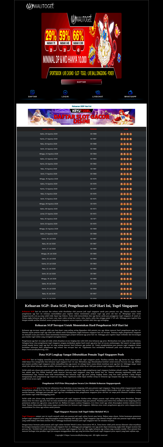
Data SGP (26, 360)
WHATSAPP (130, 97)
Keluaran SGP (28, 311)
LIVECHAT (97, 97)
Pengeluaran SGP (29, 388)
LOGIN (65, 97)
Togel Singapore (28, 416)
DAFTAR (81, 82)
